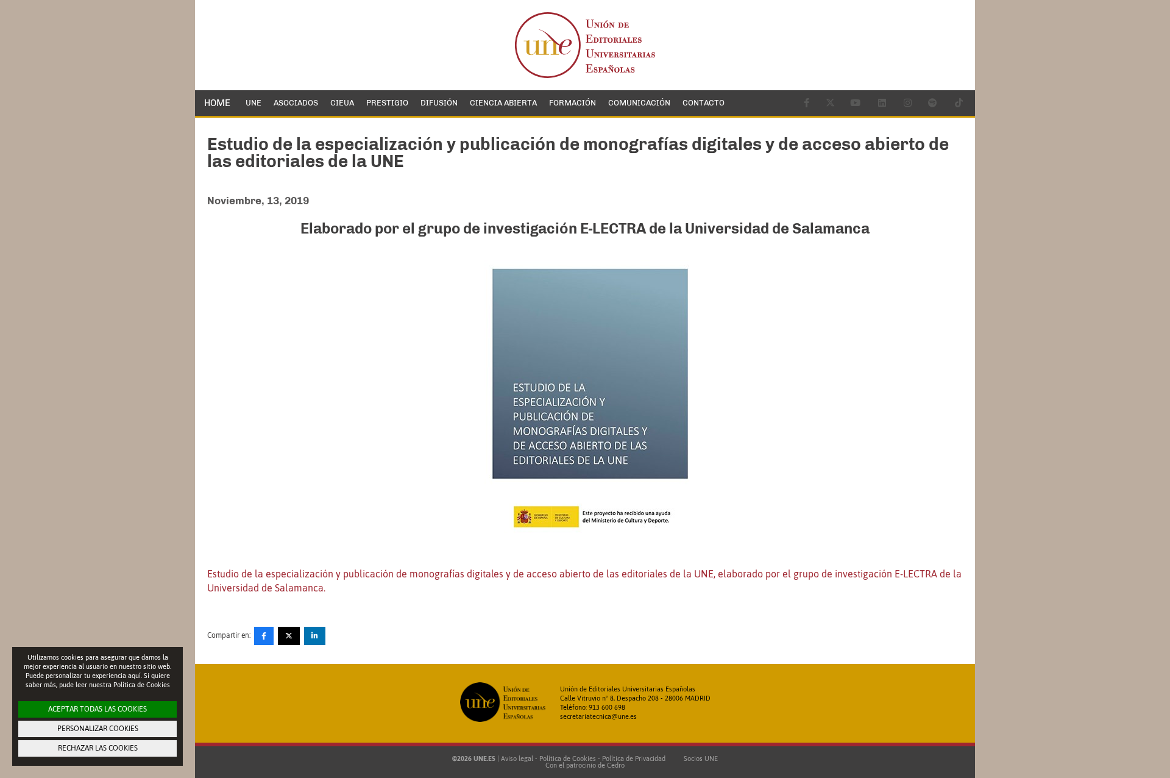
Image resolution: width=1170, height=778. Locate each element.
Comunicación (639, 102)
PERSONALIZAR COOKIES (97, 728)
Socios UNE (699, 758)
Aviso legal (517, 758)
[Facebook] (264, 636)
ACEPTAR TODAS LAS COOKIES (97, 709)
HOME (217, 103)
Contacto (703, 102)
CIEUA (342, 102)
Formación (572, 102)
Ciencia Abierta (503, 102)
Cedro (616, 765)
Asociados (296, 102)
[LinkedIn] (314, 636)
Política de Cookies (567, 758)
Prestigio (387, 102)
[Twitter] (288, 636)
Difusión (439, 102)
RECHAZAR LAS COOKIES (98, 748)
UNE (253, 102)
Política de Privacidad (633, 758)
